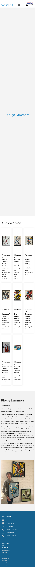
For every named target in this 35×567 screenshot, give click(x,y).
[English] (32, 2)
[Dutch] (28, 2)
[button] (19, 5)
